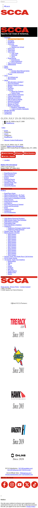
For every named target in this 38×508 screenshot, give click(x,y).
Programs (7, 37)
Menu (4, 190)
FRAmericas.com (25, 473)
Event (6, 130)
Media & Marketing (14, 105)
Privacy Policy (14, 287)
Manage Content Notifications (13, 140)
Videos (10, 69)
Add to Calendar (8, 153)
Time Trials (11, 52)
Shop (6, 75)
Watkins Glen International (15, 146)
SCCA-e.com (26, 470)
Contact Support (25, 287)
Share (5, 143)
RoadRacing (10, 123)
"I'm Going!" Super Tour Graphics (14, 259)
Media (6, 67)
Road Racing (12, 58)
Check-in (19, 153)
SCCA (6, 134)
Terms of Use (5, 287)
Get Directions (30, 153)
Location (7, 160)
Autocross (11, 44)
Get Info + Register (9, 156)
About (6, 80)
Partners (10, 90)
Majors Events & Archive (12, 233)
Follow (3, 127)
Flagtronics (7, 226)
